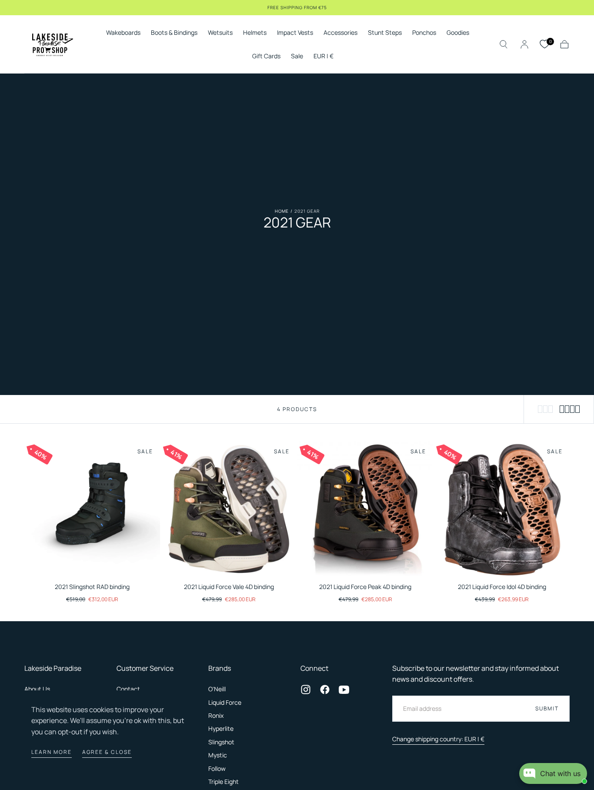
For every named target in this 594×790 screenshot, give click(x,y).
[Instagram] (305, 689)
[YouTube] (344, 689)
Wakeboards (123, 33)
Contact (128, 689)
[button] (324, 58)
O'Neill (217, 689)
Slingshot (221, 742)
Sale (297, 56)
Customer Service (145, 668)
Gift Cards (266, 56)
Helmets (255, 33)
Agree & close (107, 752)
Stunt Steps (385, 33)
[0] (544, 44)
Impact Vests (295, 33)
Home (282, 211)
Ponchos (424, 33)
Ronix (216, 715)
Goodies (458, 33)
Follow (217, 768)
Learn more (51, 752)
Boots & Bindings (174, 33)
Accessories (340, 33)
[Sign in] (524, 44)
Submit (547, 708)
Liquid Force (224, 702)
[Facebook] (324, 689)
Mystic (217, 755)
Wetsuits (220, 33)
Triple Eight (223, 781)
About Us (37, 689)
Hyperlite (221, 728)
